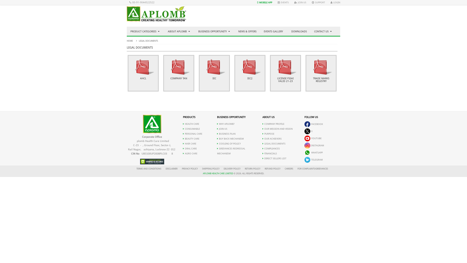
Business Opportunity (212, 31)
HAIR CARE (190, 143)
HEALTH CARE (192, 124)
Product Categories (143, 31)
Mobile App (265, 2)
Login (336, 2)
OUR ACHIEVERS (273, 138)
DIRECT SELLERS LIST (275, 158)
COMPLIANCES (272, 148)
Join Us (302, 2)
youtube (316, 138)
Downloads (299, 31)
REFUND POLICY (272, 168)
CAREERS (289, 168)
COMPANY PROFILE (274, 124)
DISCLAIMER (171, 168)
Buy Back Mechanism (231, 138)
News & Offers (247, 31)
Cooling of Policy (230, 143)
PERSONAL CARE (193, 133)
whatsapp (317, 152)
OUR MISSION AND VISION (278, 128)
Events (285, 2)
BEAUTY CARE (192, 138)
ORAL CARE (191, 148)
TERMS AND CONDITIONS (148, 168)
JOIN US (223, 128)
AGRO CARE (191, 153)
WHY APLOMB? (227, 124)
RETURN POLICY (252, 168)
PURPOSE (269, 133)
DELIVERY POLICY (232, 168)
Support (320, 2)
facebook (317, 124)
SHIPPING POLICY (211, 168)
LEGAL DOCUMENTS (274, 143)
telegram (317, 159)
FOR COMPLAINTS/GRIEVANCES (313, 168)
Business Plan (227, 133)
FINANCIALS (270, 153)
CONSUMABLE (192, 128)
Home (130, 41)
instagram (317, 145)
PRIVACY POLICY (190, 168)
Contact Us (321, 31)
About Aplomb (178, 31)
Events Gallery (273, 31)
